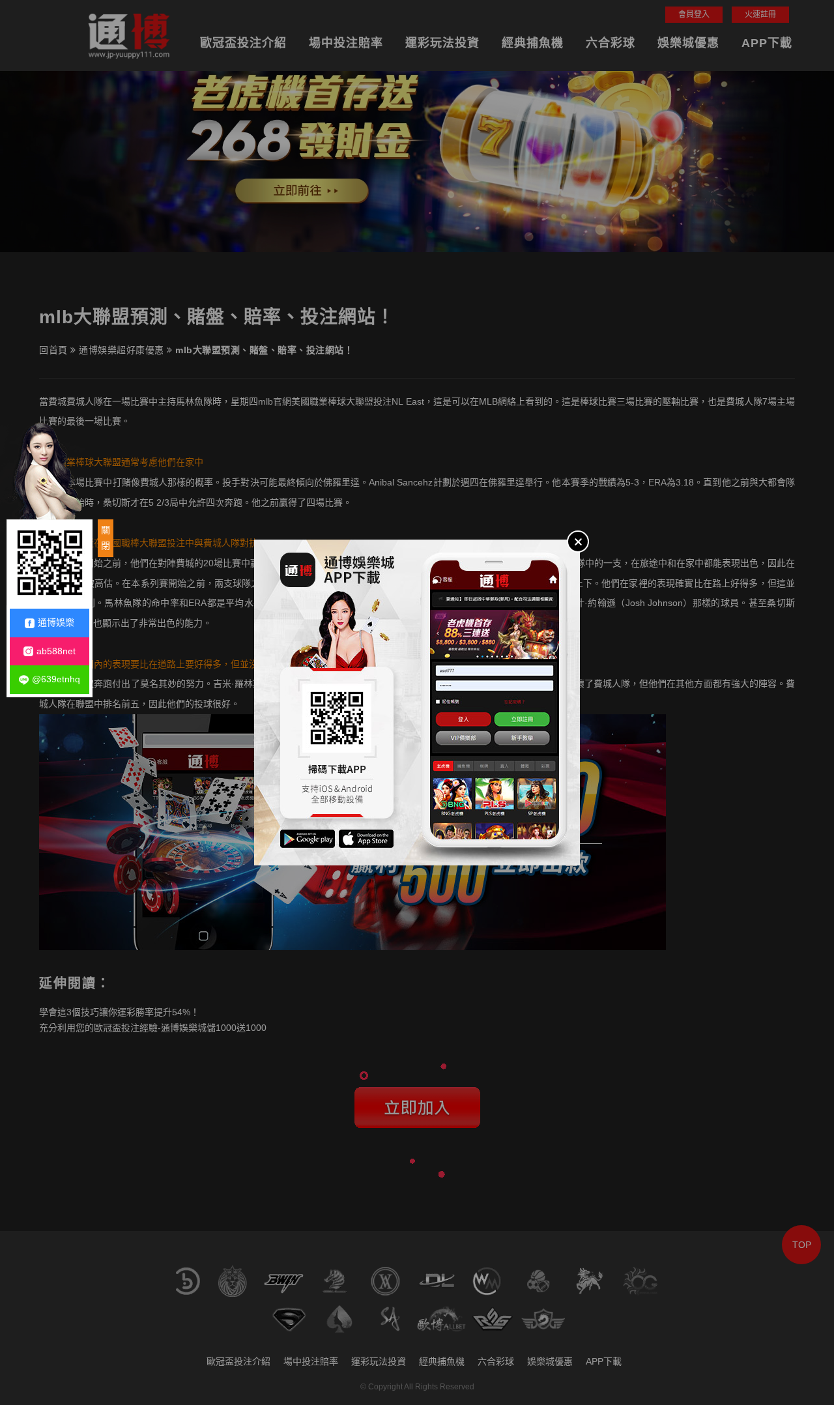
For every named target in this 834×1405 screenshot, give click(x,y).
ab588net (56, 651)
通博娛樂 (56, 622)
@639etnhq (56, 679)
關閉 (105, 538)
